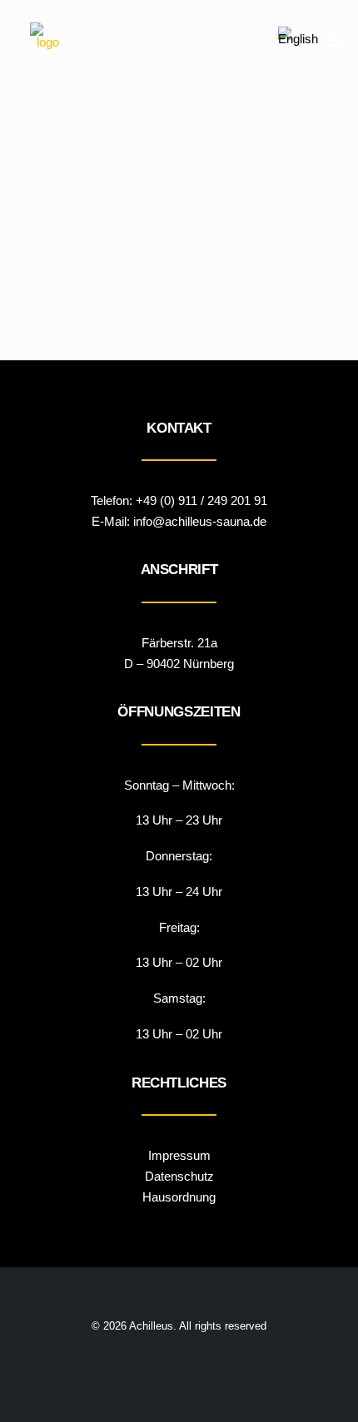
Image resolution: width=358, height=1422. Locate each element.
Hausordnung (179, 1197)
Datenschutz (179, 1176)
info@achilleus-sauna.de (199, 521)
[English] (298, 39)
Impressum (179, 1155)
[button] (333, 40)
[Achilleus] (47, 39)
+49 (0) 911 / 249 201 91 (201, 500)
